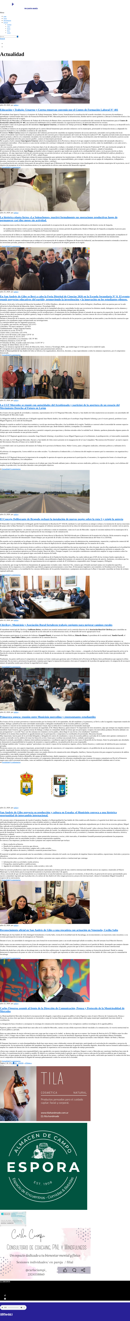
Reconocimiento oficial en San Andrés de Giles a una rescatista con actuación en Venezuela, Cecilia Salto (59, 930)
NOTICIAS (6, 22)
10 (19, 1063)
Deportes (8, 28)
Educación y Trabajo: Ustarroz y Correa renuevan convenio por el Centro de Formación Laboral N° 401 (59, 109)
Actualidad (9, 24)
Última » (29, 1063)
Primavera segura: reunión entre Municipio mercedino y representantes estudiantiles (48, 716)
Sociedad (9, 32)
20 (21, 1063)
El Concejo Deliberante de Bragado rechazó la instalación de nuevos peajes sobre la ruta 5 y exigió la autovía (61, 519)
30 (22, 1063)
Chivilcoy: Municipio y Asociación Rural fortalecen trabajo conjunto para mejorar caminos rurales (56, 624)
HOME (5, 16)
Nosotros (5, 18)
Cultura (8, 26)
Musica (8, 30)
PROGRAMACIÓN (7, 20)
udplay (16, 105)
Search (2, 38)
